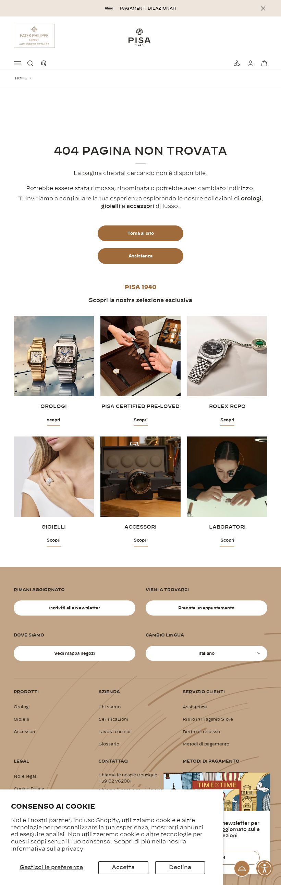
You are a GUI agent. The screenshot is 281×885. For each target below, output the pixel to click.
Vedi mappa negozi (74, 653)
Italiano (206, 653)
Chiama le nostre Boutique (127, 775)
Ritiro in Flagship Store (208, 719)
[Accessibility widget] (264, 868)
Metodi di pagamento (206, 744)
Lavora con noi (114, 732)
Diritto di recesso (201, 732)
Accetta (123, 867)
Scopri (141, 420)
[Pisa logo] (140, 37)
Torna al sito (140, 233)
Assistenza (140, 256)
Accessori (24, 732)
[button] (31, 63)
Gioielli (21, 719)
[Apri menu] (18, 63)
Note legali (26, 776)
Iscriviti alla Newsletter (74, 608)
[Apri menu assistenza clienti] (242, 868)
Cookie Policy (29, 789)
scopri (53, 420)
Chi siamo (109, 707)
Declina (180, 867)
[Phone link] (45, 63)
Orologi (22, 707)
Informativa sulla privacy (47, 849)
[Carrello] (263, 63)
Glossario (108, 744)
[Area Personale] (249, 63)
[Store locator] (236, 63)
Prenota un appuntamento (206, 608)
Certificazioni (113, 719)
